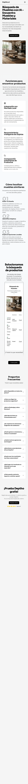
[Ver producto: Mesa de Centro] (14, 57)
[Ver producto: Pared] (20, 47)
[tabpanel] (14, 317)
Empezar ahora (14, 35)
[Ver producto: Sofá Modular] (8, 52)
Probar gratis (14, 362)
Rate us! (19, 506)
